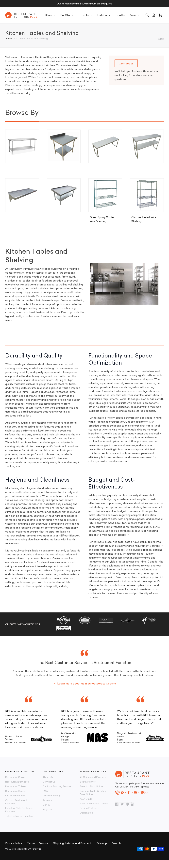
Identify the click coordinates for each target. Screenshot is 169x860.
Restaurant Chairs (15, 777)
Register (47, 809)
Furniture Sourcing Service (57, 786)
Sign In (46, 804)
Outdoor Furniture (15, 795)
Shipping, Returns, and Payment (72, 843)
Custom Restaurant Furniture (16, 802)
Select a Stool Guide (91, 786)
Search (116, 843)
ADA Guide (86, 798)
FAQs (45, 790)
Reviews (47, 800)
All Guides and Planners (93, 777)
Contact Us (49, 781)
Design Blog (86, 812)
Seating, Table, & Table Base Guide (93, 792)
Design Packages (89, 808)
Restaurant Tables (15, 786)
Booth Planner (87, 781)
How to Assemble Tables (94, 803)
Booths (120, 15)
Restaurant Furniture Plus (27, 848)
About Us (48, 777)
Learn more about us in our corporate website (86, 683)
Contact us (126, 63)
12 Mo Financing (51, 795)
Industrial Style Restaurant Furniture (19, 810)
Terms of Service (37, 843)
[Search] (147, 15)
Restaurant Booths (15, 790)
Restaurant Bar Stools (17, 781)
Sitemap (102, 843)
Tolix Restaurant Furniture (19, 816)
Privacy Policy (13, 843)
